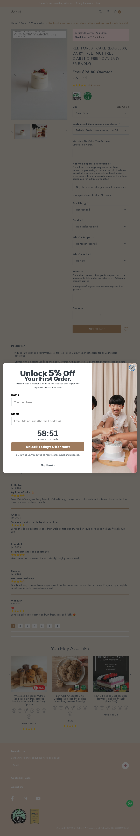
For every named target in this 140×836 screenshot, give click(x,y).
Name (15, 395)
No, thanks (48, 465)
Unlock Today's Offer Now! (48, 446)
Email (15, 413)
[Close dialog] (132, 368)
